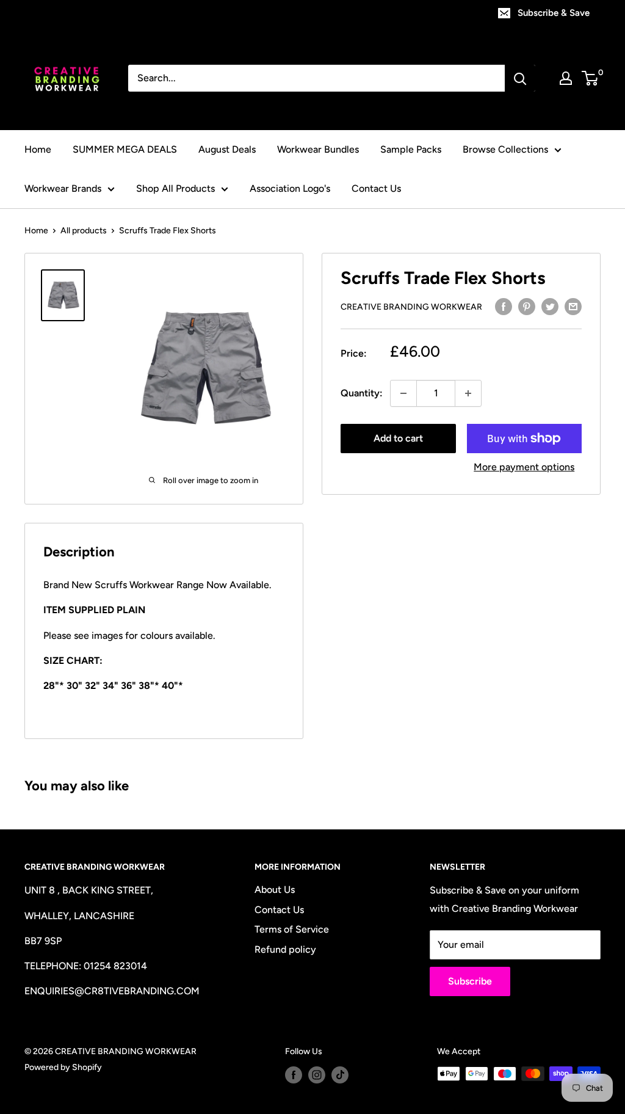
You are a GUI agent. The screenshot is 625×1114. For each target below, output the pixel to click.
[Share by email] (573, 306)
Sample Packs (410, 149)
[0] (590, 78)
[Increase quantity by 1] (468, 393)
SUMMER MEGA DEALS (125, 149)
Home (37, 149)
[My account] (566, 78)
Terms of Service (292, 929)
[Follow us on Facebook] (293, 1074)
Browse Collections (505, 149)
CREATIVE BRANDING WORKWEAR (411, 307)
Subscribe (470, 981)
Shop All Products (175, 188)
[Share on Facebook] (503, 306)
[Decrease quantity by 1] (403, 393)
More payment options (524, 467)
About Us (275, 889)
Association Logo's (290, 188)
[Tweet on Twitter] (549, 306)
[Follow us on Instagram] (316, 1074)
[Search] (520, 78)
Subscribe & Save (554, 12)
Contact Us (376, 188)
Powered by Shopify (63, 1067)
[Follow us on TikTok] (340, 1074)
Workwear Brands (62, 188)
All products (83, 230)
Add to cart (398, 438)
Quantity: (362, 393)
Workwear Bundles (318, 149)
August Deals (227, 149)
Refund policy (285, 949)
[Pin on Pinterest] (526, 306)
